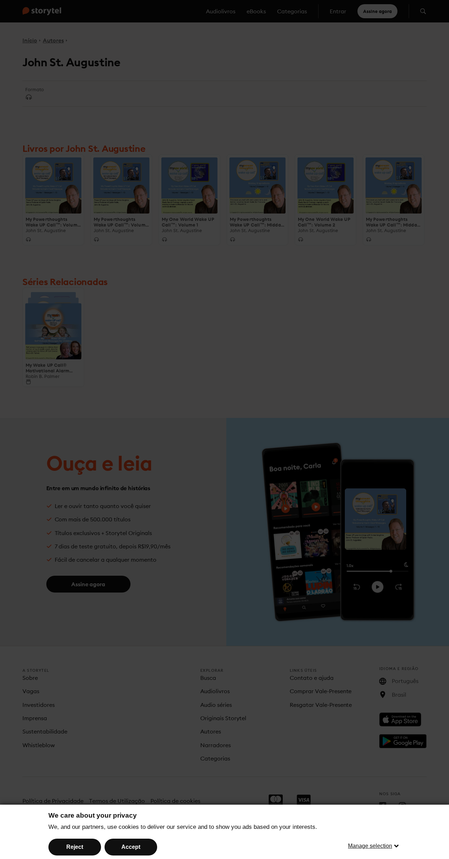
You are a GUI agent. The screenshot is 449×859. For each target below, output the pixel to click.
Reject (74, 847)
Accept (130, 847)
